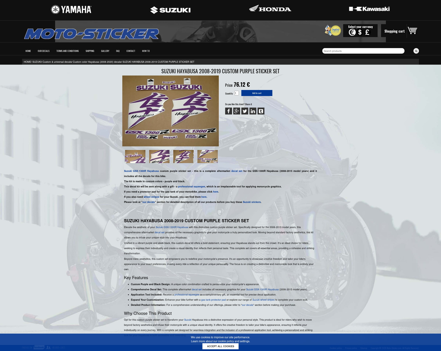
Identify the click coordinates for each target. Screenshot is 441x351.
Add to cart (256, 93)
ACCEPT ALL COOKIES (220, 346)
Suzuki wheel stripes (263, 299)
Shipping (90, 51)
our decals (148, 202)
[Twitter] (244, 111)
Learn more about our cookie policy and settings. (220, 341)
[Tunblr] (261, 111)
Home (28, 51)
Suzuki (128, 171)
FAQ (118, 51)
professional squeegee (191, 186)
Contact (130, 51)
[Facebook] (228, 111)
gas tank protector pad (213, 299)
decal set (160, 232)
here (215, 191)
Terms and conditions (67, 51)
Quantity (229, 93)
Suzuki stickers (252, 202)
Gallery (105, 51)
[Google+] (236, 111)
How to (146, 51)
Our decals (43, 51)
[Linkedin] (252, 111)
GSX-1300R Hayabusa (146, 171)
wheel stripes (151, 196)
